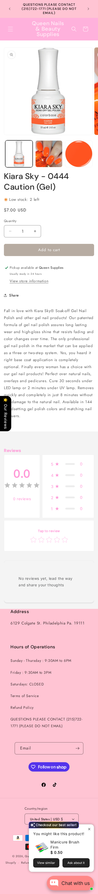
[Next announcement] (88, 9)
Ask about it (76, 863)
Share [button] (14, 295)
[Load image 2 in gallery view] (49, 154)
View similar (46, 863)
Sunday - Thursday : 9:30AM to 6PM (40, 660)
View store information (29, 281)
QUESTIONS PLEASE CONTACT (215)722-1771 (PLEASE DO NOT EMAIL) (46, 722)
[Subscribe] (77, 748)
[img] (22, 486)
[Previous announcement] (9, 9)
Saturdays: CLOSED (27, 684)
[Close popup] (89, 829)
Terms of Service (24, 695)
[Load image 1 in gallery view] (19, 154)
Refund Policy (22, 707)
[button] (10, 29)
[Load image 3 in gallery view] (79, 154)
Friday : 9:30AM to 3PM (30, 672)
